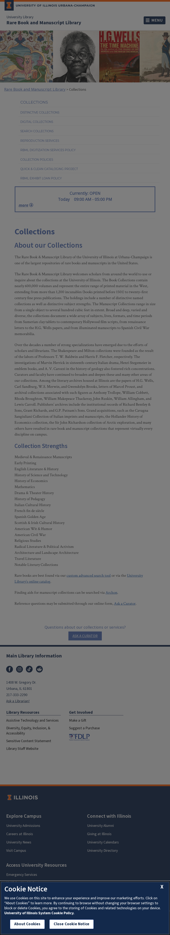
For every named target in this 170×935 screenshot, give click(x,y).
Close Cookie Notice (71, 924)
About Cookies (27, 924)
